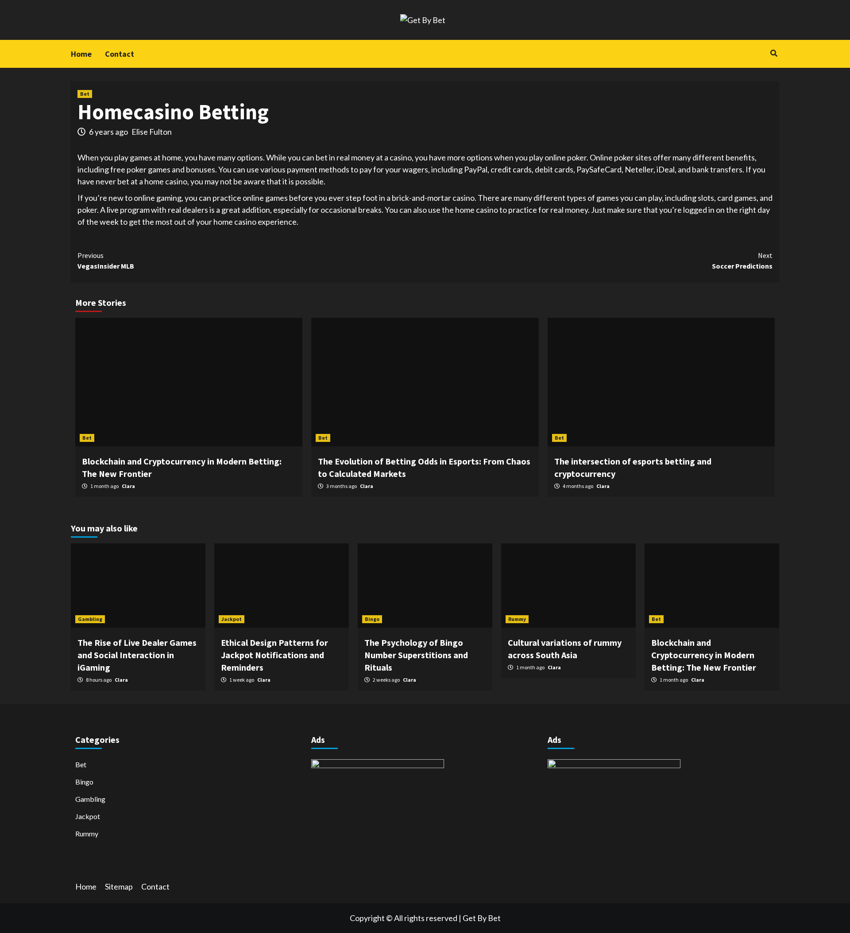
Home (81, 54)
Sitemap (119, 886)
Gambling (90, 619)
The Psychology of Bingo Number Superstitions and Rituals (416, 655)
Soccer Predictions (742, 260)
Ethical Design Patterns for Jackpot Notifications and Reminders (274, 655)
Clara (128, 486)
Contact (119, 54)
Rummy (517, 619)
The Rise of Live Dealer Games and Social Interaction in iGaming (137, 655)
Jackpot (231, 619)
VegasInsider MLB (105, 260)
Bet (84, 93)
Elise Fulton (151, 132)
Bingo (372, 619)
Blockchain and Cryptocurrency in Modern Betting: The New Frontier (703, 655)
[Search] (773, 53)
